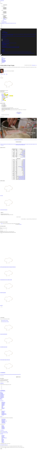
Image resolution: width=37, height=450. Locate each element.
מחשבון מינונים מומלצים (11, 47)
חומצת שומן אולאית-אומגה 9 (22, 179)
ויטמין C (24, 168)
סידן (24, 171)
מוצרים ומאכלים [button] (7, 41)
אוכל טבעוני (3, 405)
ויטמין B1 (24, 162)
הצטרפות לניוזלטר (4, 60)
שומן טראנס (22, 154)
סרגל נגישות (3, 62)
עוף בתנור (3, 440)
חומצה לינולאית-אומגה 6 (22, 177)
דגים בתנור (3, 442)
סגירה (1, 448)
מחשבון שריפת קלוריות (13, 46)
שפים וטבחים (3, 427)
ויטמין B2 (24, 163)
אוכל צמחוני (3, 404)
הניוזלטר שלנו (2, 378)
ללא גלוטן (3, 408)
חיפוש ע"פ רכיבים (4, 419)
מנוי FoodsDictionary (4, 32)
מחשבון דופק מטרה (8, 46)
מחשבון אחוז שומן (7, 47)
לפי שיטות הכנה (3, 36)
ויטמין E (24, 169)
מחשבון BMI (3, 47)
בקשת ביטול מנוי (2, 397)
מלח (2, 99)
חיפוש (2, 57)
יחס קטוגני (20, 224)
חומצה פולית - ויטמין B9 (22, 166)
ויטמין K (24, 170)
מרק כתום (3, 439)
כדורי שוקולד (3, 437)
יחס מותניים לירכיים (4, 46)
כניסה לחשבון (4, 31)
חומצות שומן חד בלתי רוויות (22, 178)
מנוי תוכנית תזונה (2, 396)
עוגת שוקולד (3, 435)
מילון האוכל (3, 42)
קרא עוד (2, 223)
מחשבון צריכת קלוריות (16, 47)
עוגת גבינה (3, 436)
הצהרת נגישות (4, 19)
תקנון (0, 394)
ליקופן (24, 160)
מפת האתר (1, 393)
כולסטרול (24, 155)
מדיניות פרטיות (2, 395)
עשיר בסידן (18, 113)
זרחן (24, 173)
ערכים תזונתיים (3, 422)
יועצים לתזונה (3, 428)
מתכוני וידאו (3, 412)
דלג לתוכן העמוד (2, 0)
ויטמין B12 (24, 167)
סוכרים (23, 152)
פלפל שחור (3, 100)
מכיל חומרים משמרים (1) (18, 112)
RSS (0, 398)
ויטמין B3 (24, 164)
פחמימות (24, 151)
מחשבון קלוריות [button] (7, 43)
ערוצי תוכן (3, 51)
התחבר (3, 20)
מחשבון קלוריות (17, 46)
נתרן (24, 156)
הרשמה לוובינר (3, 61)
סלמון (2, 98)
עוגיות (2, 407)
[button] (3, 41)
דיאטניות (3, 425)
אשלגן (24, 175)
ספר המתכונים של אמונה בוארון (17, 139)
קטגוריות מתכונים (1, 400)
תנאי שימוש (3, 394)
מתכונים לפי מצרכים (4, 413)
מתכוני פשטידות (3, 402)
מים (24, 159)
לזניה (2, 438)
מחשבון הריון (3, 49)
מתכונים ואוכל (33, 65)
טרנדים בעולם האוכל (4, 414)
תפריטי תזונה (3, 420)
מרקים (2, 406)
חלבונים (24, 150)
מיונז (2, 94)
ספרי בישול (3, 411)
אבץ (24, 174)
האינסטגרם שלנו (3, 58)
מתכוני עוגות (3, 403)
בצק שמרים (3, 441)
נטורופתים (3, 426)
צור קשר (4, 18)
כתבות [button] (4, 50)
